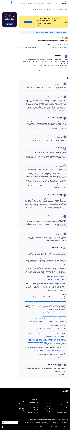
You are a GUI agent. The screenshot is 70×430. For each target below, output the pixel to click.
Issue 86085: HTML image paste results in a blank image (51, 318)
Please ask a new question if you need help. (44, 32)
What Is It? (21, 403)
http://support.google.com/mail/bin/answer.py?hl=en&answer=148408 (47, 333)
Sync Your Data (20, 408)
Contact (35, 426)
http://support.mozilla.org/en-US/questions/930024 (52, 279)
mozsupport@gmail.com (46, 175)
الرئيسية (65, 9)
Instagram (2, 427)
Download (49, 401)
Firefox (53, 9)
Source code (64, 405)
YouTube (5, 427)
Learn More (27, 21)
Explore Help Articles (52, 3)
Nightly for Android (33, 412)
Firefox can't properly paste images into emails (53, 344)
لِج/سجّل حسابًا (7, 2)
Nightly (36, 409)
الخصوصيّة (46, 426)
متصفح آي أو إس (48, 408)
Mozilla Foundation (63, 419)
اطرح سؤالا (29, 3)
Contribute (22, 3)
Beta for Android (33, 407)
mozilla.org (65, 426)
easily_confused (59, 55)
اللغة (17, 419)
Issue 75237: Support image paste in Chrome (54, 316)
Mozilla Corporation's (38, 419)
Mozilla (64, 391)
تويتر (67, 407)
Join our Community (62, 409)
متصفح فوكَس (49, 411)
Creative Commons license (61, 423)
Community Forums (39, 3)
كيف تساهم (9, 24)
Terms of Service (55, 426)
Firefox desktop (48, 403)
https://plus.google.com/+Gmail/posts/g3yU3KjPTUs (52, 328)
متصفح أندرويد (49, 406)
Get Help (22, 411)
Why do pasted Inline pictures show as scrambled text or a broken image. (46, 339)
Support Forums (59, 9)
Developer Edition (33, 402)
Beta (37, 405)
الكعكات (41, 426)
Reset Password (20, 406)
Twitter (8, 427)
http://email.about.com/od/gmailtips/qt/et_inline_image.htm (50, 350)
